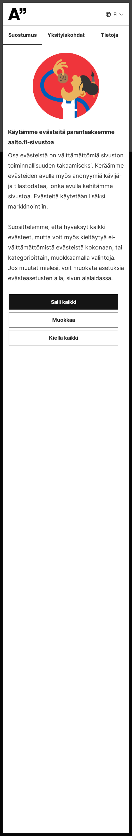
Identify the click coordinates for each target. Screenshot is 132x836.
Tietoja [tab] (109, 35)
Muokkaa (63, 320)
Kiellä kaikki (63, 338)
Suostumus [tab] (22, 35)
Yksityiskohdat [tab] (66, 35)
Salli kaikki (63, 302)
